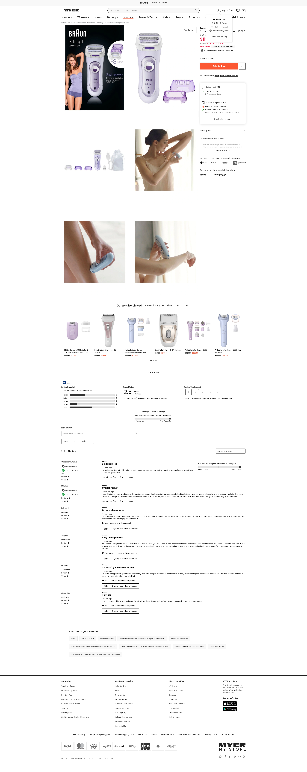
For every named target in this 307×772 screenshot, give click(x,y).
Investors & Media (177, 704)
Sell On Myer (174, 717)
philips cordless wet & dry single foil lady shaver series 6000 (93, 646)
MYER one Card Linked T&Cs (189, 734)
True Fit (64, 708)
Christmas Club (176, 713)
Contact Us (120, 695)
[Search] (196, 10)
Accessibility (120, 726)
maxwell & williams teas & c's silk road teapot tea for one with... (142, 639)
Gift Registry (120, 713)
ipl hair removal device (179, 639)
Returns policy (79, 734)
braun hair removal (217, 646)
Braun (203, 28)
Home (63, 22)
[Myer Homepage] (71, 11)
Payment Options (69, 690)
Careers (172, 695)
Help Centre (120, 686)
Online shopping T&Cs (124, 734)
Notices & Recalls (122, 721)
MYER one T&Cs (167, 734)
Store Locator (121, 699)
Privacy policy (211, 734)
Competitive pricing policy (100, 734)
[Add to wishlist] (242, 66)
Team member (227, 734)
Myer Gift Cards (176, 690)
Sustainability (175, 708)
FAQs (117, 690)
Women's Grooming (95, 22)
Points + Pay (66, 695)
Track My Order (68, 686)
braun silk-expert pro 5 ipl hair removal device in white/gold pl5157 (145, 646)
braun (73, 639)
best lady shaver (88, 639)
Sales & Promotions (123, 717)
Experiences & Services (125, 704)
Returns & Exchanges (70, 704)
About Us (173, 699)
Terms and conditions (147, 734)
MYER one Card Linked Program (75, 717)
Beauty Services (122, 708)
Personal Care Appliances (77, 22)
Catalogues (66, 713)
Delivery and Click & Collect (73, 699)
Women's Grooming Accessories (117, 22)
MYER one (173, 686)
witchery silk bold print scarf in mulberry (189, 646)
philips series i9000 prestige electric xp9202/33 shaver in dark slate (95, 654)
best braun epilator (107, 639)
